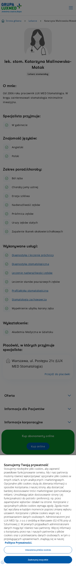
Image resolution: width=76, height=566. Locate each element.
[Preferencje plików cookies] (2, 562)
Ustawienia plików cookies (38, 549)
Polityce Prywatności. (18, 542)
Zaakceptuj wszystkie (38, 559)
